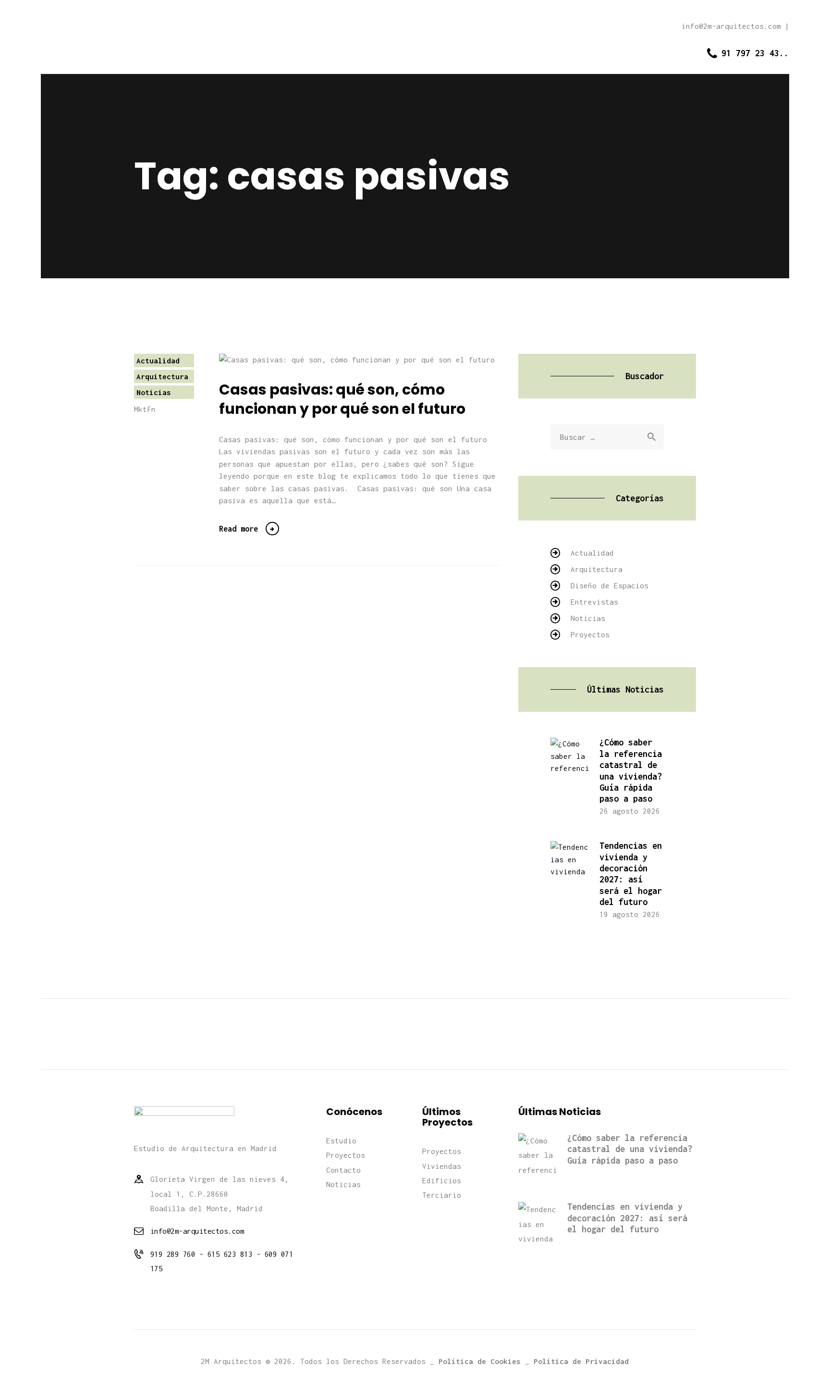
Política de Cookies (480, 1361)
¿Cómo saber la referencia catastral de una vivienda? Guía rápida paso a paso (630, 770)
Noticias (153, 392)
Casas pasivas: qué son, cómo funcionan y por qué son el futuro (342, 399)
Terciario (441, 1195)
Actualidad (158, 360)
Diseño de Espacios (609, 585)
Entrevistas (594, 601)
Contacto (343, 1170)
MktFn (145, 409)
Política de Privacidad (581, 1361)
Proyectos (590, 634)
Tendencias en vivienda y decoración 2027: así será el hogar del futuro (630, 874)
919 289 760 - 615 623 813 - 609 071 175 (221, 1261)
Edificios (441, 1180)
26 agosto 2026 (629, 810)
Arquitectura (162, 376)
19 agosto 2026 (629, 914)
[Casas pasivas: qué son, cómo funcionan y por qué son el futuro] (373, 359)
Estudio (341, 1140)
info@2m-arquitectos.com (197, 1231)
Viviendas (441, 1166)
